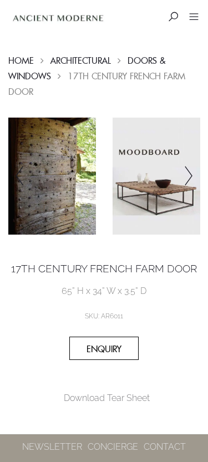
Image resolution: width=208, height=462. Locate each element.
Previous (19, 176)
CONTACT (165, 446)
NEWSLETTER (52, 446)
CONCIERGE (113, 446)
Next (188, 176)
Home (21, 60)
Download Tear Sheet (107, 398)
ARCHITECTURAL (80, 60)
